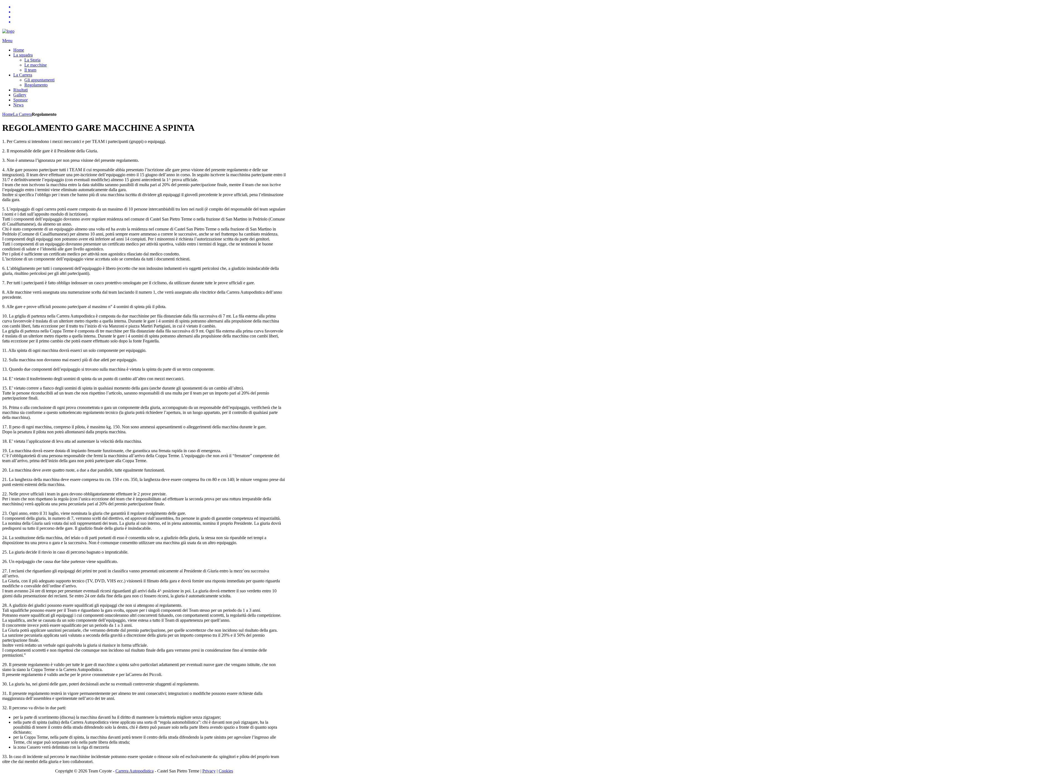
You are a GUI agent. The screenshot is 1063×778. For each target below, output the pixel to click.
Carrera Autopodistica (134, 771)
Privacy (209, 771)
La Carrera (22, 114)
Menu (7, 40)
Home (7, 114)
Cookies (226, 771)
